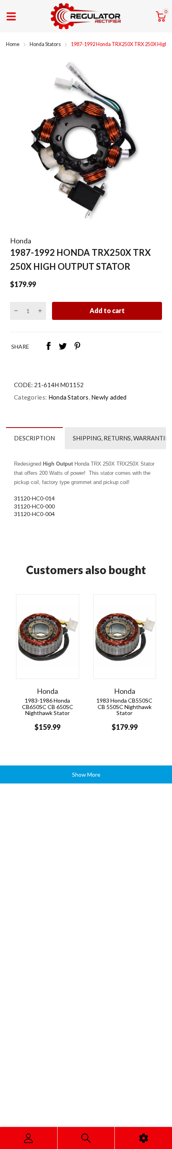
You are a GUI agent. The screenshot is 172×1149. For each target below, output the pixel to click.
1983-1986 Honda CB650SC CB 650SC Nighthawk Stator (47, 706)
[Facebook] (48, 347)
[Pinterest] (77, 347)
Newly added (108, 397)
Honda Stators (67, 397)
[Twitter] (63, 347)
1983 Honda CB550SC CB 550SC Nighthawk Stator (124, 706)
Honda (20, 240)
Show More (86, 774)
